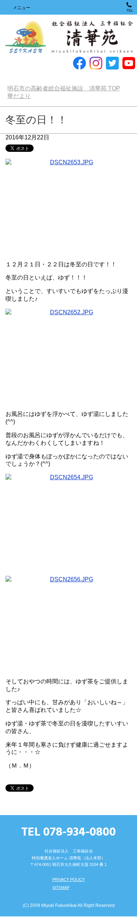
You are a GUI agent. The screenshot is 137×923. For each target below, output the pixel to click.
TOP (63, 88)
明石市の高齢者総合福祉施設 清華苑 (68, 37)
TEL (129, 10)
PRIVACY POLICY (68, 879)
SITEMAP (60, 887)
